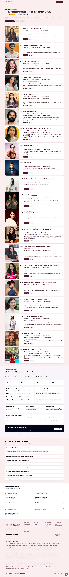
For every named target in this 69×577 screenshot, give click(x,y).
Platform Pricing (26, 531)
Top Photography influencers (43, 545)
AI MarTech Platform (48, 524)
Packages (27, 1)
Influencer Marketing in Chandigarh (12, 566)
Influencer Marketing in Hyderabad (12, 564)
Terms (58, 573)
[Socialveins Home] (9, 2)
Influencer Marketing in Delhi (23, 562)
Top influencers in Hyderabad (51, 554)
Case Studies (26, 526)
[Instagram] (7, 529)
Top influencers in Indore (10, 557)
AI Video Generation (48, 526)
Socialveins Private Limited (15, 573)
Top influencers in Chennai (21, 555)
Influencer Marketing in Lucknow (51, 566)
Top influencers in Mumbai (29, 554)
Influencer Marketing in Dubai (23, 568)
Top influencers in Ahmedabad (53, 555)
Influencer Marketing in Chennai (37, 564)
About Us (35, 526)
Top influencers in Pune (31, 555)
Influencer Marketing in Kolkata (25, 564)
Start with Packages (27, 524)
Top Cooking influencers (10, 547)
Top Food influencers (28, 543)
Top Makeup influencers (45, 543)
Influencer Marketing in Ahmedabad (26, 566)
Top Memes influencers (33, 545)
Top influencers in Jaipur (31, 557)
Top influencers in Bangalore (40, 554)
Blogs (24, 529)
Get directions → (57, 526)
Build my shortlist (57, 428)
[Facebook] (16, 529)
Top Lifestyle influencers (55, 543)
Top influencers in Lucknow (20, 557)
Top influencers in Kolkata (10, 555)
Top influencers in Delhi (20, 554)
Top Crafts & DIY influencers (39, 547)
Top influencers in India (10, 554)
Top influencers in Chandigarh (41, 555)
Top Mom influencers (36, 543)
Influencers (36, 1)
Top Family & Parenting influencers (22, 545)
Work (31, 1)
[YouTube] (11, 529)
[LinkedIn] (9, 529)
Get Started (60, 1)
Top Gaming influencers (10, 545)
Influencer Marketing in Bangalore (47, 562)
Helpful (28, 14)
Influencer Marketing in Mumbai (34, 562)
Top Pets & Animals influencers (50, 547)
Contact (30, 39)
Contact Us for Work (10, 21)
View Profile (25, 39)
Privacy (55, 573)
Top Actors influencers (20, 547)
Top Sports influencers (53, 545)
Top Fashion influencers (10, 543)
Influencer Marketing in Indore (39, 566)
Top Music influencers (19, 543)
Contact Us (42, 1)
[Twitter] (13, 529)
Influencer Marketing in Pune (49, 564)
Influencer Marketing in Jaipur (11, 568)
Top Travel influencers (29, 547)
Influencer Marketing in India (11, 562)
